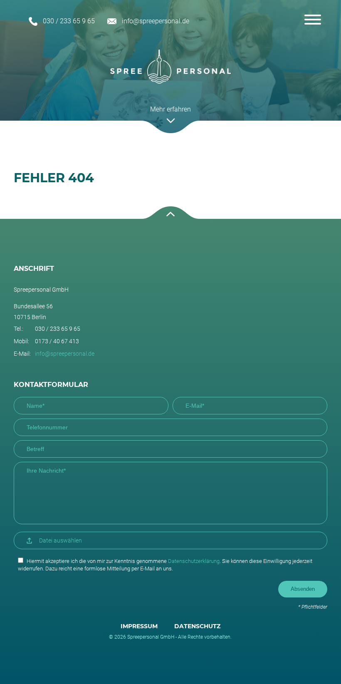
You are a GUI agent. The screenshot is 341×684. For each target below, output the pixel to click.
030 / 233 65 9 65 (69, 21)
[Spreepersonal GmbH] (170, 67)
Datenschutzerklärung (194, 561)
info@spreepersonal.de (155, 21)
